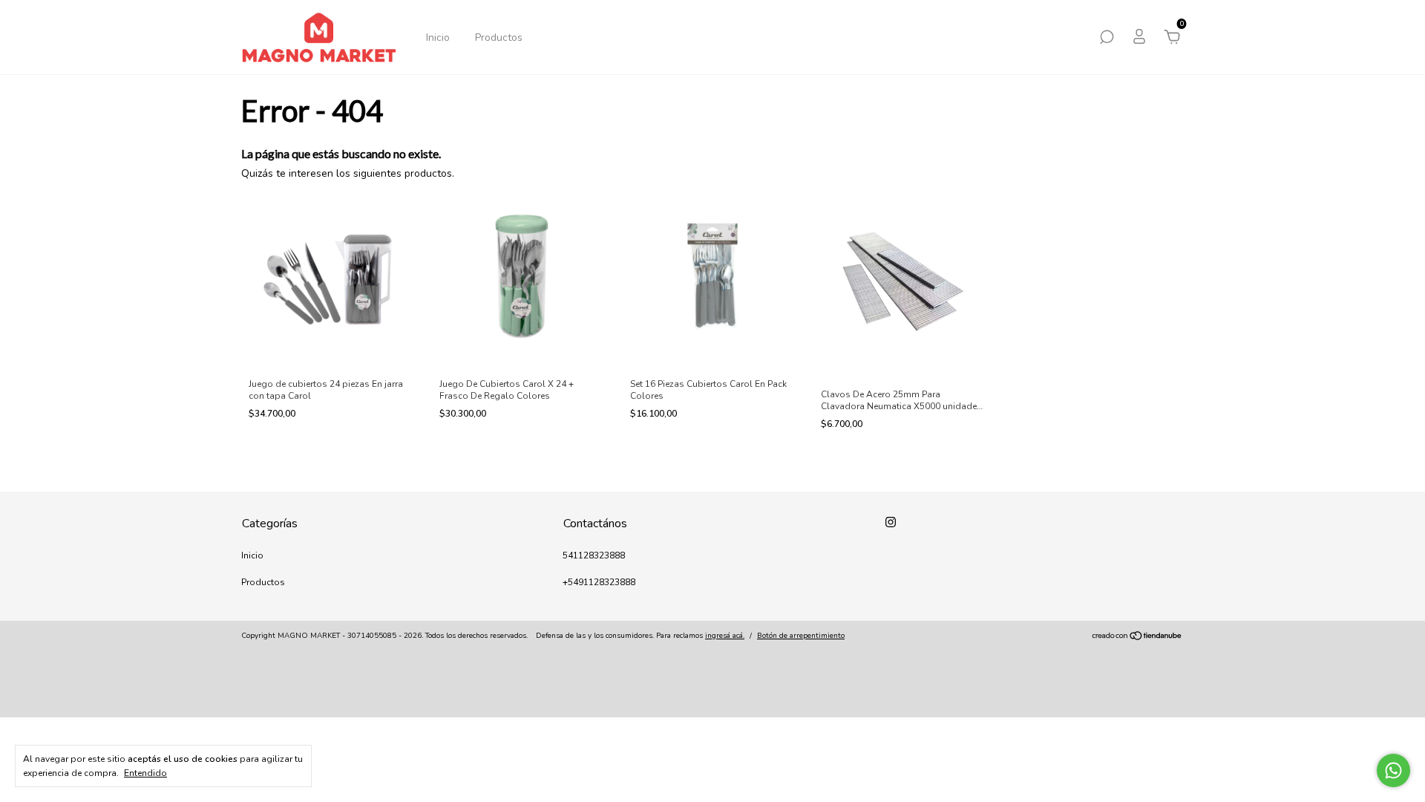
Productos (498, 37)
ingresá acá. (724, 635)
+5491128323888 (599, 582)
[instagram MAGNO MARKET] (891, 522)
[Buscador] (1106, 39)
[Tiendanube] (1137, 637)
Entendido (145, 773)
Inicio (438, 37)
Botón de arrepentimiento (801, 635)
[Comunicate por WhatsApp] (1393, 770)
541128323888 (594, 555)
